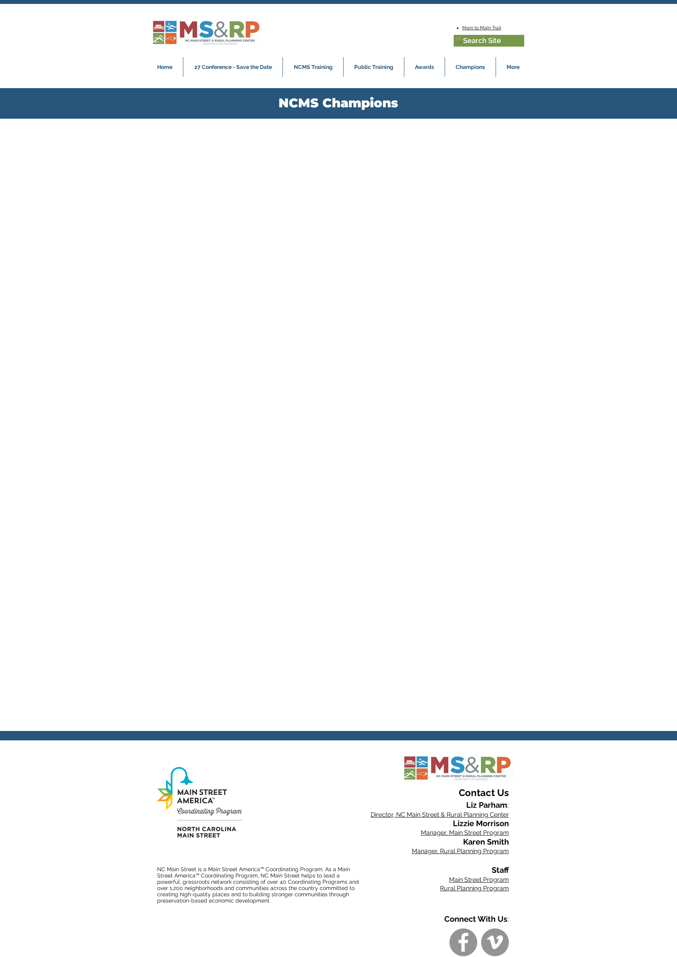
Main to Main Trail (481, 28)
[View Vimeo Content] (495, 942)
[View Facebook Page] (463, 942)
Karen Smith (486, 842)
